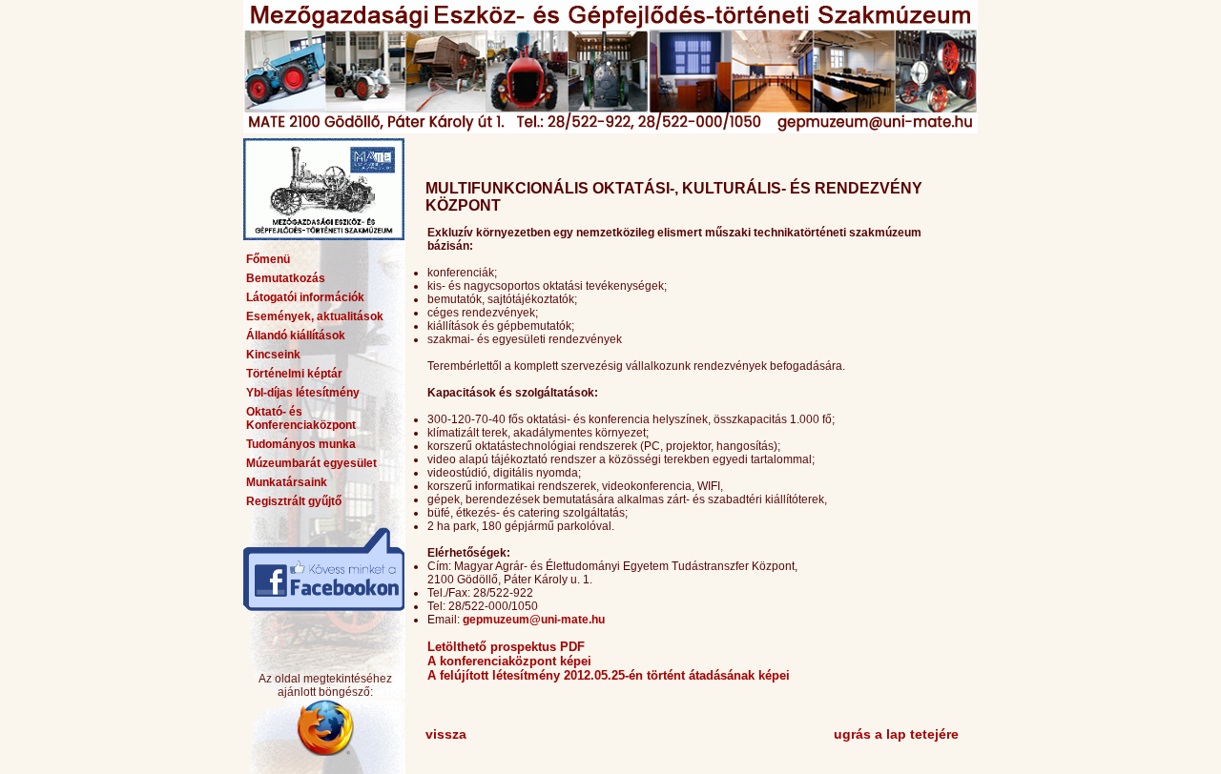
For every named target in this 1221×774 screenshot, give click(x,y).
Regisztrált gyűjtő (293, 501)
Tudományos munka (301, 444)
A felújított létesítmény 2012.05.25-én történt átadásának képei (608, 675)
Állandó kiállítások (295, 335)
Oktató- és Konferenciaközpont (301, 418)
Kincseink (273, 354)
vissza (445, 734)
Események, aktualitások (314, 316)
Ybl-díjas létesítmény (303, 392)
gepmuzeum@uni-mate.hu (534, 619)
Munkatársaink (286, 482)
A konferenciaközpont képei (509, 661)
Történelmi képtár (294, 373)
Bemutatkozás (285, 278)
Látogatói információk (305, 297)
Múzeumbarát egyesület (311, 463)
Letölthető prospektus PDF (506, 647)
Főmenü (268, 259)
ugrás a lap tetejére (896, 734)
